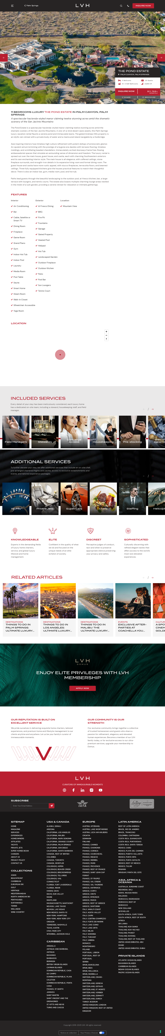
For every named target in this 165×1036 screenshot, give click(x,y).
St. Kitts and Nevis (55, 1004)
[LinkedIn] (82, 790)
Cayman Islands (54, 967)
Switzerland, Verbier (92, 992)
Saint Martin (53, 995)
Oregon (50, 922)
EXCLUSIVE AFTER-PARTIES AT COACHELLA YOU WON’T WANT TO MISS (132, 630)
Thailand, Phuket (126, 933)
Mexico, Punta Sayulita (129, 860)
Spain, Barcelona (90, 965)
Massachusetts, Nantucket (60, 903)
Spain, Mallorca (90, 971)
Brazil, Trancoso (126, 832)
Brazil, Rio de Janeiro (128, 829)
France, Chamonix (91, 848)
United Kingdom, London (94, 1005)
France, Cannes (90, 845)
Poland (86, 949)
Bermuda (51, 961)
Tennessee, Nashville (57, 925)
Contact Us (16, 863)
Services (15, 832)
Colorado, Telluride (57, 875)
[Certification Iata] (82, 806)
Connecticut (53, 881)
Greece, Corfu (89, 891)
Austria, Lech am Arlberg (95, 832)
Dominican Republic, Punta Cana (59, 984)
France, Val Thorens (92, 885)
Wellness (15, 909)
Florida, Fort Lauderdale (59, 885)
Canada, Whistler (55, 863)
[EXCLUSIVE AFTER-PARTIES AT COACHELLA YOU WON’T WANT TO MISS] (133, 600)
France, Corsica (90, 851)
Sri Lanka (122, 923)
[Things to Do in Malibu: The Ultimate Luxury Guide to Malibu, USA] (95, 600)
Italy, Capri (87, 915)
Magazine (15, 829)
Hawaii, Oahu (53, 891)
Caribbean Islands (127, 966)
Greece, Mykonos (90, 897)
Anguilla (51, 946)
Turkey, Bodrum (90, 1002)
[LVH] (82, 6)
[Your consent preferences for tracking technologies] (160, 1031)
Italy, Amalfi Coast (91, 909)
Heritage (15, 890)
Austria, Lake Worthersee (95, 829)
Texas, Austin (53, 928)
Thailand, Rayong (126, 936)
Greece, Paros (89, 900)
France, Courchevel (92, 854)
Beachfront (17, 878)
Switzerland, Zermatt (93, 995)
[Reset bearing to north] (106, 339)
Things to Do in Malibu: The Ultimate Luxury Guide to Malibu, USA (94, 630)
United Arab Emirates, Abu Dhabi (130, 943)
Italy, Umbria (88, 940)
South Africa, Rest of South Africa (132, 919)
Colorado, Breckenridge (59, 872)
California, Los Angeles (58, 832)
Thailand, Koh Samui (128, 927)
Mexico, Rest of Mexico (129, 863)
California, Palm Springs (59, 845)
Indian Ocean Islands (128, 969)
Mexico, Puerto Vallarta (130, 854)
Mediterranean (18, 893)
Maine (49, 897)
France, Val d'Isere (91, 881)
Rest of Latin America (128, 826)
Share (127, 97)
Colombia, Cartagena (128, 835)
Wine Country (17, 912)
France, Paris (88, 863)
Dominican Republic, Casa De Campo (59, 972)
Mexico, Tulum (125, 866)
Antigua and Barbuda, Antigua (57, 950)
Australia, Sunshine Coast (131, 886)
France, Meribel (90, 860)
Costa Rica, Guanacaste (130, 838)
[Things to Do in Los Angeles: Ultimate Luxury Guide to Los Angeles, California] (58, 600)
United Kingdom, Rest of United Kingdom (97, 1009)
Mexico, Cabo (124, 848)
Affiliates (15, 841)
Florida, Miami (53, 888)
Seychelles (123, 911)
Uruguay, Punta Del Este (130, 872)
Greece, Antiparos (91, 888)
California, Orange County (60, 841)
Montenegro (88, 946)
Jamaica (51, 992)
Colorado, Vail (54, 878)
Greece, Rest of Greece (93, 903)
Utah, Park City (54, 931)
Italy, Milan (87, 931)
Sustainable (17, 903)
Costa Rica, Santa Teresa (130, 845)
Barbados (51, 958)
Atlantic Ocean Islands (130, 960)
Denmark (86, 838)
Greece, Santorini (91, 906)
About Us (15, 857)
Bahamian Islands (127, 963)
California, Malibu (56, 835)
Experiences (16, 835)
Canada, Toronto (55, 860)
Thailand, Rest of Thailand (131, 939)
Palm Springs (32, 5)
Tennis (14, 906)
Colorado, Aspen (55, 866)
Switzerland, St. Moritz (93, 989)
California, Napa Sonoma (59, 838)
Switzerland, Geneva (92, 983)
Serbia (85, 962)
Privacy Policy (18, 860)
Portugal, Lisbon (90, 952)
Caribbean (16, 881)
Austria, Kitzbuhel (91, 826)
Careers (15, 854)
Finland (86, 841)
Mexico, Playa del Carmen (130, 851)
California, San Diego (57, 848)
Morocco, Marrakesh (129, 899)
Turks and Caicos (55, 1007)
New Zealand (124, 908)
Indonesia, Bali (125, 890)
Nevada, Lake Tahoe (56, 906)
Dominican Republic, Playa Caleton (59, 978)
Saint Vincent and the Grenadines (57, 1000)
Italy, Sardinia (89, 934)
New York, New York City (58, 918)
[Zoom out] (106, 335)
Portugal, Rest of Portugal (91, 957)
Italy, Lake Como (90, 925)
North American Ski (20, 896)
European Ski (17, 884)
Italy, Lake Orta (90, 928)
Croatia (86, 835)
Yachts (14, 845)
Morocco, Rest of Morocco (127, 903)
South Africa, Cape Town (130, 914)
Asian (13, 875)
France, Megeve (90, 857)
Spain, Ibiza (87, 968)
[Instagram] (91, 790)
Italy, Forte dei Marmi (92, 922)
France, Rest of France (93, 869)
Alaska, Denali (54, 826)
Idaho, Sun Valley (55, 894)
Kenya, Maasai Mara (128, 893)
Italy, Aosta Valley (91, 912)
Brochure (150, 97)
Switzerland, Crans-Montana (92, 978)
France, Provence (91, 866)
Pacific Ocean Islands (128, 972)
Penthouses (16, 900)
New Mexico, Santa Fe (57, 912)
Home (13, 826)
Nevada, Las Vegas (56, 909)
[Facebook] (73, 790)
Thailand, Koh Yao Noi (128, 930)
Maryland (52, 900)
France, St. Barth (55, 989)
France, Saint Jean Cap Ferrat (93, 874)
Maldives (122, 896)
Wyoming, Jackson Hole (58, 934)
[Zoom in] (106, 331)
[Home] (64, 790)
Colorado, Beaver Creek (59, 869)
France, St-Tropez (91, 878)
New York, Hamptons (57, 915)
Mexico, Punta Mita (127, 857)
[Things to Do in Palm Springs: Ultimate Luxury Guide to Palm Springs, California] (20, 600)
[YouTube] (100, 790)
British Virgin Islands (57, 964)
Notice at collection (69, 1033)
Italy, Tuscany (89, 937)
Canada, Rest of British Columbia (58, 855)
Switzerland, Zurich (92, 999)
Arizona (51, 829)
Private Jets (16, 848)
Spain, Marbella (90, 974)
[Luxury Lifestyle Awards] (142, 804)
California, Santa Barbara (60, 851)
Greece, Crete (89, 894)
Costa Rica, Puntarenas (129, 841)
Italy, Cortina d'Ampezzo (94, 918)
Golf (13, 887)
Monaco (86, 943)
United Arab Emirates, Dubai (131, 948)
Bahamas (51, 955)
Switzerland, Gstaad (92, 986)
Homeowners (17, 838)
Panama (122, 869)
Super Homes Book (20, 851)
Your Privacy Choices (89, 1033)
